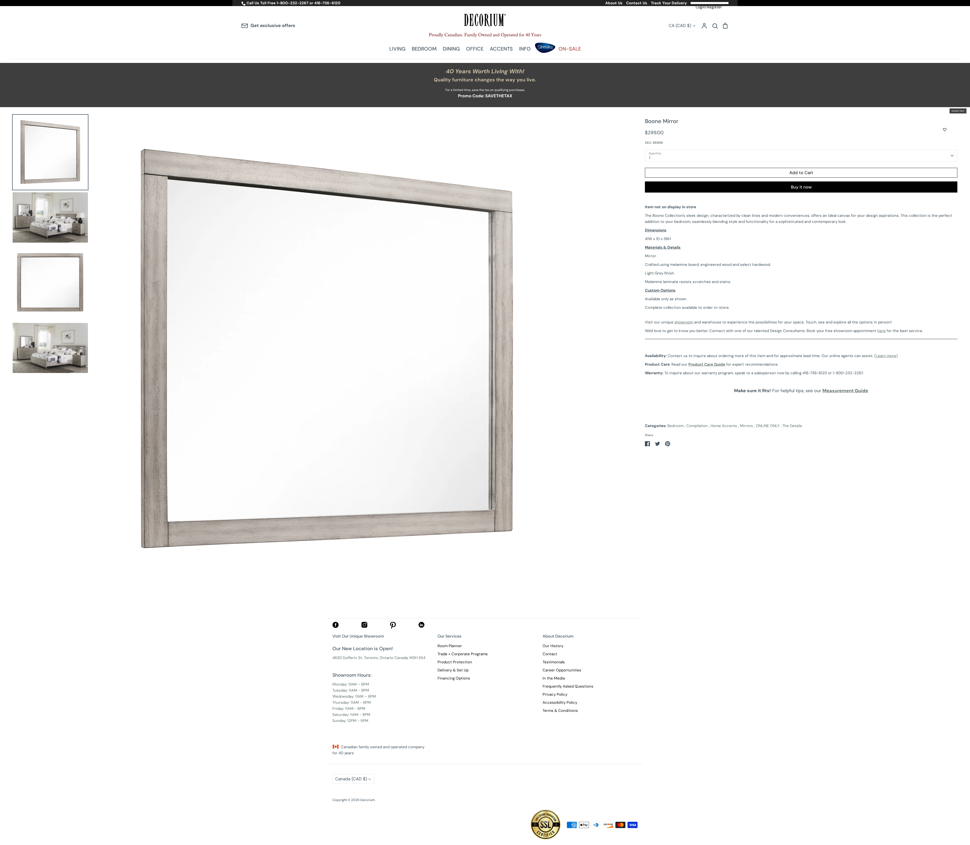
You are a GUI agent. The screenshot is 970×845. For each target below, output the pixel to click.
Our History (553, 645)
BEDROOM (424, 48)
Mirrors (746, 425)
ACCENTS (501, 48)
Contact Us (636, 3)
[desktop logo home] (485, 26)
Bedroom (675, 425)
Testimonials (554, 662)
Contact (550, 653)
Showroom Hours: (352, 675)
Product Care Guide (706, 364)
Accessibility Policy (560, 702)
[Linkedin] (421, 626)
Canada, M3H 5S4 (409, 657)
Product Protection (455, 662)
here (881, 330)
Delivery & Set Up (453, 670)
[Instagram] (364, 626)
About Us (613, 3)
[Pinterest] (393, 627)
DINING (451, 48)
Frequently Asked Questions (568, 686)
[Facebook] (335, 626)
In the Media (554, 678)
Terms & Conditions (560, 710)
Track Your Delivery (669, 3)
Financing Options (454, 678)
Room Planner (450, 645)
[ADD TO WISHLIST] (944, 130)
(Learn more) (886, 355)
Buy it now (801, 187)
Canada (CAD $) (351, 779)
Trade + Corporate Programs (463, 653)
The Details (792, 425)
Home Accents (724, 425)
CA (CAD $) (680, 25)
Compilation (697, 425)
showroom (683, 322)
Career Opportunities (562, 670)
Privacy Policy (555, 694)
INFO (525, 48)
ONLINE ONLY (768, 425)
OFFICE (474, 48)
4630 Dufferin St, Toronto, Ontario (362, 657)
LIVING (397, 48)
